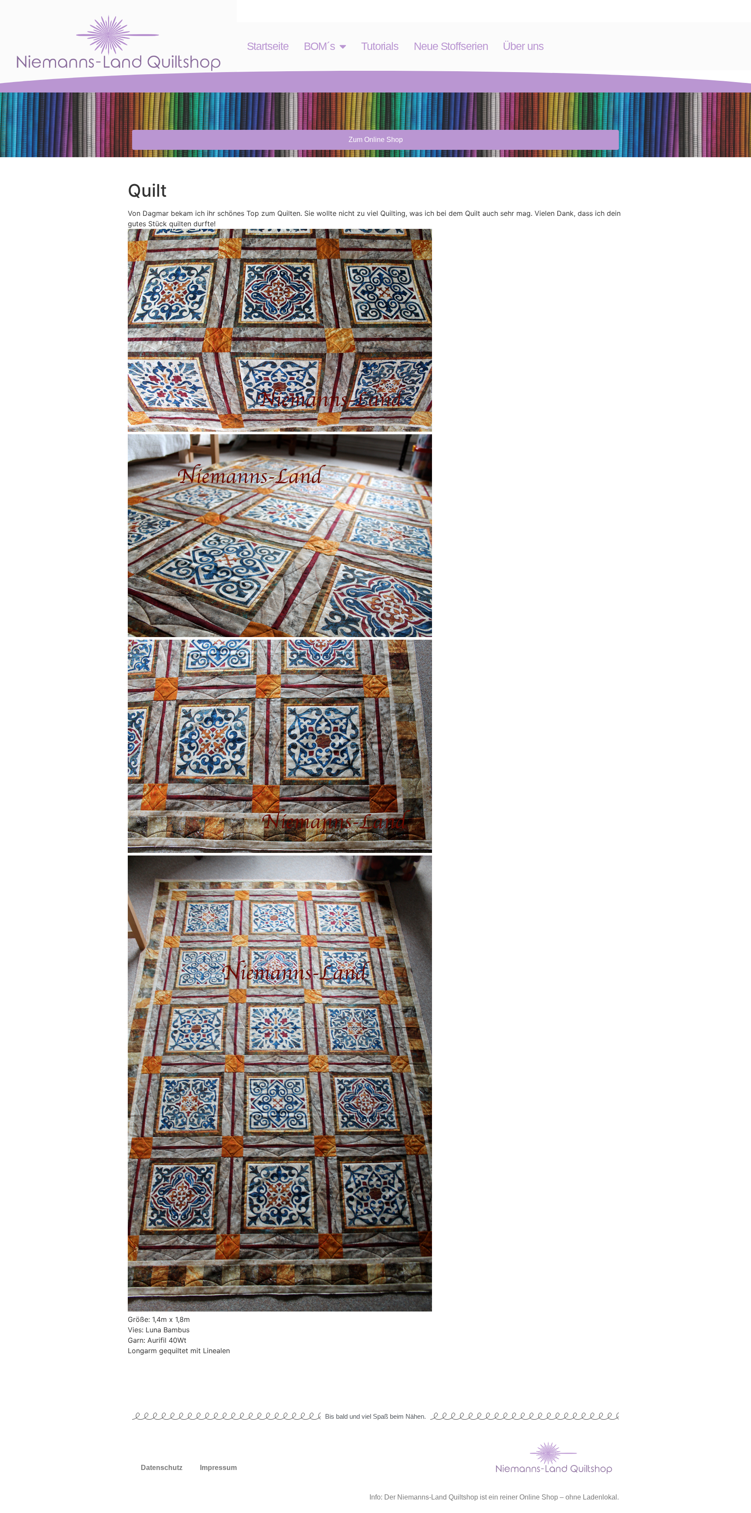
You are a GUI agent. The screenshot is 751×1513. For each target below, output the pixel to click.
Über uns (523, 46)
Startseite (268, 46)
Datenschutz (162, 1467)
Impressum (218, 1467)
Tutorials (380, 46)
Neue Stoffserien (451, 46)
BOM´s (320, 46)
